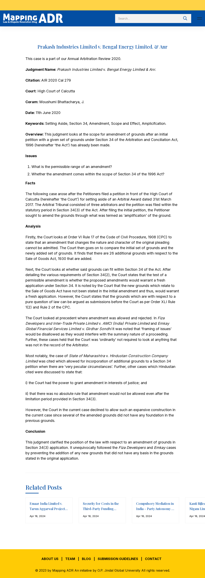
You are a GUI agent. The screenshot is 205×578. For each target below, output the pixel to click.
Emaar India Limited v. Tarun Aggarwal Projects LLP (48, 508)
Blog (86, 559)
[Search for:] (153, 18)
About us (49, 559)
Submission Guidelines (118, 559)
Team (70, 559)
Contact (153, 559)
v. (104, 69)
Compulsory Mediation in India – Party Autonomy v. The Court (155, 508)
